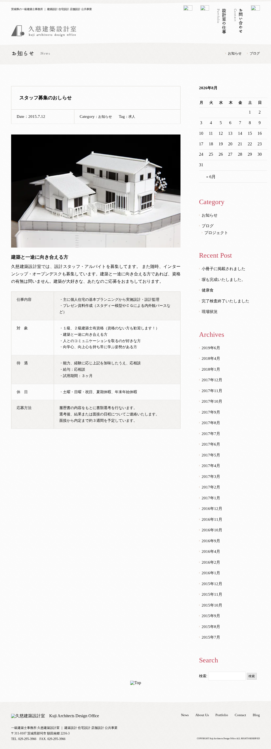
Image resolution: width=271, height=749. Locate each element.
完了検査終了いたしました (225, 301)
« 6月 (211, 176)
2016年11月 (212, 519)
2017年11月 (212, 391)
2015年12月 (212, 584)
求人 (131, 117)
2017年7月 (211, 434)
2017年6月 (211, 444)
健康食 (208, 290)
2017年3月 (211, 476)
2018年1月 (211, 369)
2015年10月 (212, 605)
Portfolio (221, 715)
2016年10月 (212, 530)
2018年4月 (211, 358)
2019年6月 (211, 348)
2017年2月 (211, 487)
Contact (240, 715)
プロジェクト (216, 233)
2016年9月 (211, 541)
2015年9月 (211, 616)
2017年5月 (211, 455)
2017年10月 (212, 401)
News (185, 715)
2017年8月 (211, 423)
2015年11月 (212, 594)
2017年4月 (211, 466)
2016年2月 (211, 562)
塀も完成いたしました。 (223, 279)
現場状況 (210, 312)
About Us (202, 715)
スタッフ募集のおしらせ (45, 97)
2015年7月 (211, 637)
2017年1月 (211, 498)
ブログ (255, 53)
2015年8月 (211, 627)
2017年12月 (212, 380)
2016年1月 (211, 573)
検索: (203, 676)
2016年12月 (212, 508)
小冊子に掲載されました (223, 269)
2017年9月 (211, 412)
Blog (256, 715)
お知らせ (235, 53)
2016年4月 (211, 551)
